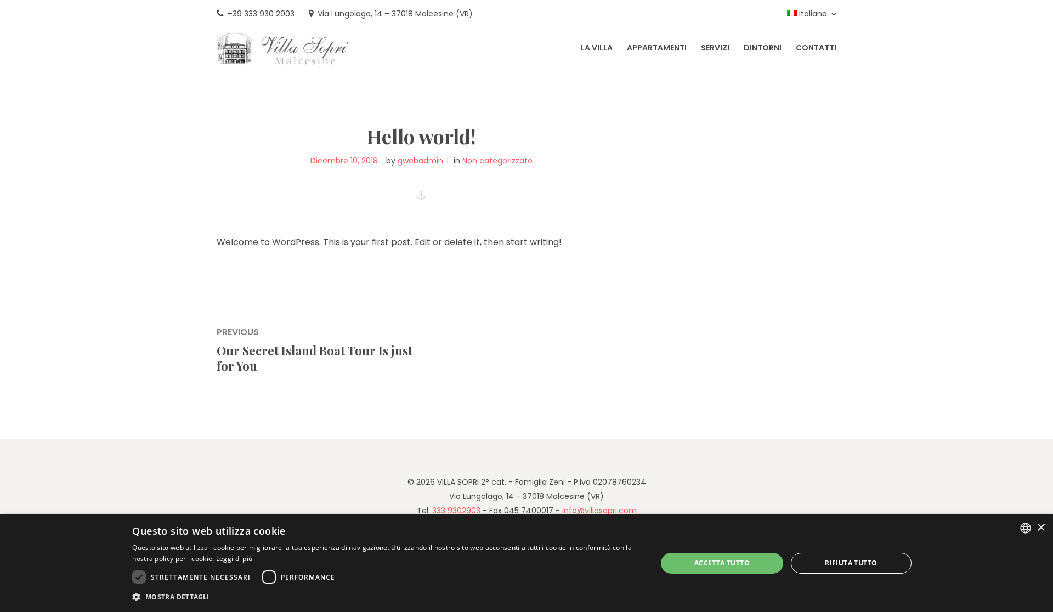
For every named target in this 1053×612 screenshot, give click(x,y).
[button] (386, 597)
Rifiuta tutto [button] (851, 563)
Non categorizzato (497, 160)
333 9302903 (456, 510)
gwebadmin (420, 160)
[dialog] (526, 563)
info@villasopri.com (599, 510)
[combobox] (1025, 528)
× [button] (1041, 528)
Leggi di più (234, 558)
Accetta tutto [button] (722, 563)
